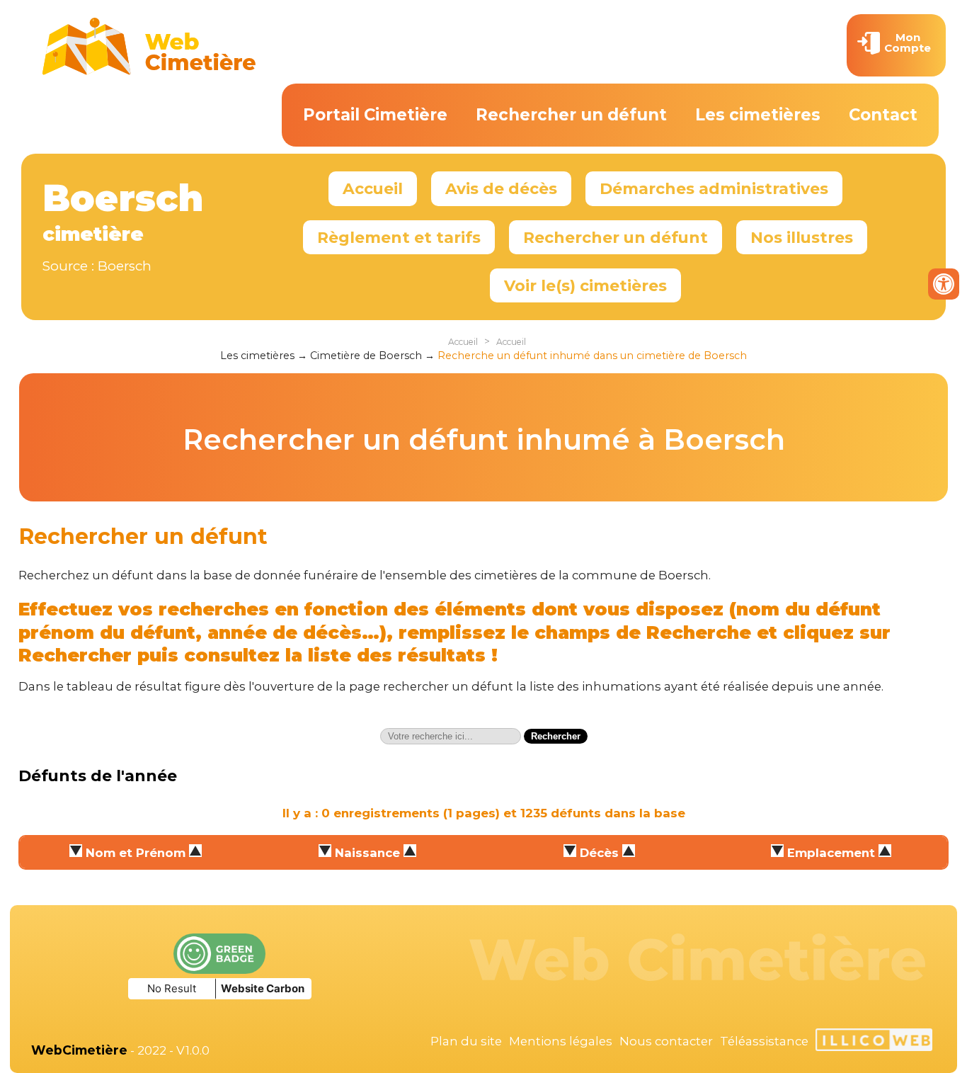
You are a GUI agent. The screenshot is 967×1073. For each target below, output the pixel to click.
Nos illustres (801, 237)
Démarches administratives (714, 188)
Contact (883, 115)
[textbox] (450, 736)
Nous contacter (666, 1041)
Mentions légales (560, 1041)
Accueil (373, 188)
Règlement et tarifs (399, 237)
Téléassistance (764, 1041)
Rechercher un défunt (571, 115)
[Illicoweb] (874, 1042)
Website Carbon (262, 988)
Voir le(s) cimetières (585, 285)
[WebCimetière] (149, 71)
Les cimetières (757, 115)
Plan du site (466, 1041)
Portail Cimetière (375, 115)
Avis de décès (501, 188)
